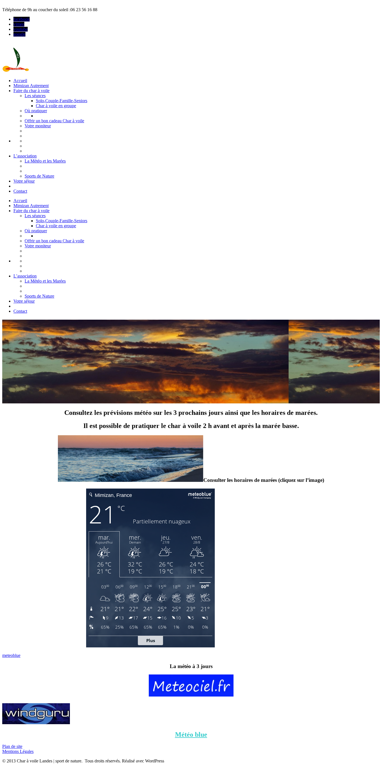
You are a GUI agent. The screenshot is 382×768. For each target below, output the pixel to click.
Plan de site (12, 746)
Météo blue (191, 734)
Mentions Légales (18, 751)
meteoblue (11, 655)
